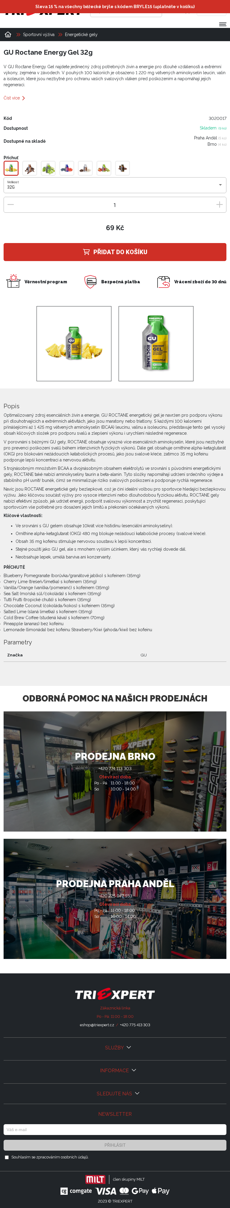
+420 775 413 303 (135, 1025)
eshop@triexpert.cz (97, 1025)
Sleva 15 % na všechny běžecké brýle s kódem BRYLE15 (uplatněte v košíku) (115, 6)
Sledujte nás (115, 1094)
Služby (115, 1048)
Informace (115, 1070)
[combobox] (115, 187)
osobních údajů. (75, 1157)
